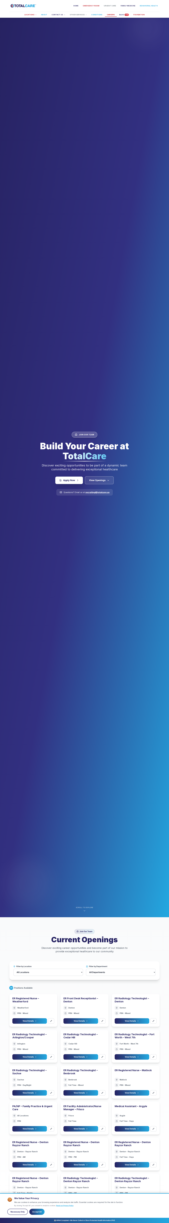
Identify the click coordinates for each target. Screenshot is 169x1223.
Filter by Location (24, 966)
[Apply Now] (51, 1021)
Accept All (37, 1212)
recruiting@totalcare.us (97, 492)
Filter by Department (98, 966)
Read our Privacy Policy (64, 1206)
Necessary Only (18, 1212)
